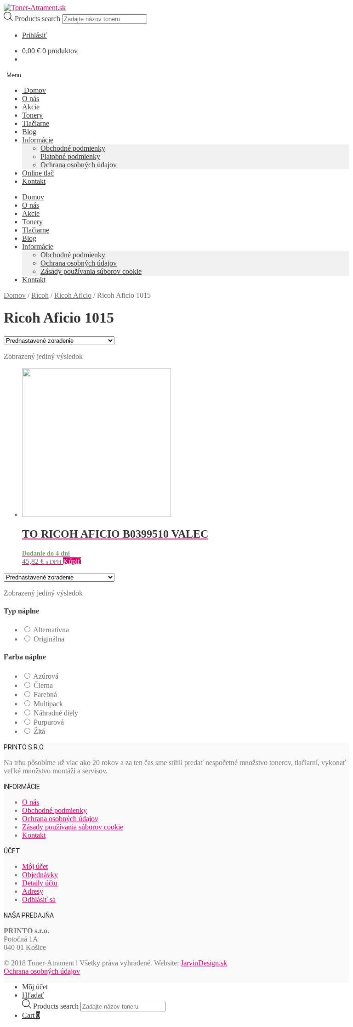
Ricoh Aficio (72, 295)
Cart (31, 1015)
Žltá (39, 731)
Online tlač (38, 173)
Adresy (32, 891)
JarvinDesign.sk (204, 963)
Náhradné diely (56, 713)
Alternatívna (51, 630)
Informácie (37, 140)
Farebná (45, 694)
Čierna (43, 685)
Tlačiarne (35, 123)
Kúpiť (72, 561)
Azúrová (45, 676)
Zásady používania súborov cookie (91, 271)
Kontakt (34, 181)
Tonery (32, 115)
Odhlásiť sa (39, 899)
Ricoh (40, 295)
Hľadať (33, 995)
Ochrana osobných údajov (78, 165)
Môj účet (35, 866)
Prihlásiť (34, 35)
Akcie (31, 107)
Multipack (48, 704)
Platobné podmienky (70, 156)
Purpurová (49, 722)
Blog (29, 132)
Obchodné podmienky (72, 148)
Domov (34, 90)
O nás (30, 98)
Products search (38, 19)
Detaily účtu (39, 883)
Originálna (49, 639)
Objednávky (40, 875)
